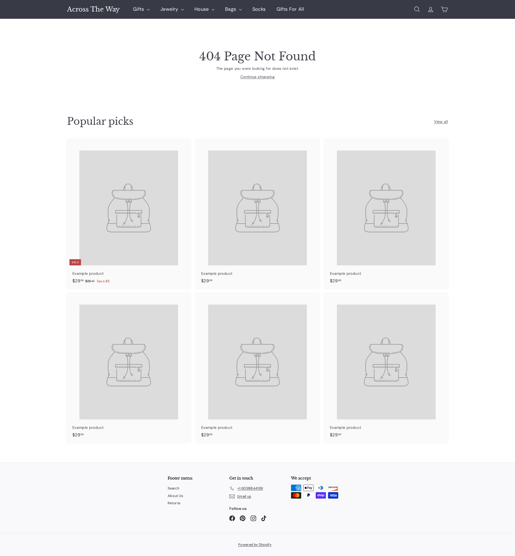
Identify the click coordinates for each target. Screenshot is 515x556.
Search (173, 488)
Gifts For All (290, 9)
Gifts (139, 9)
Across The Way (93, 9)
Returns (174, 503)
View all (441, 121)
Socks (259, 9)
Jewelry (170, 9)
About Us (175, 495)
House (202, 9)
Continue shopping (257, 76)
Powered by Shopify (254, 544)
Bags (231, 9)
